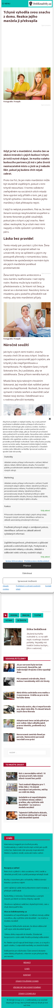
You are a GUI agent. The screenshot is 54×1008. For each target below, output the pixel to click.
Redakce (27, 962)
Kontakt (48, 586)
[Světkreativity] (40, 4)
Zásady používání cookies (27, 981)
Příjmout (27, 565)
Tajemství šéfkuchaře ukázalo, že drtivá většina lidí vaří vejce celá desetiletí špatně (33, 815)
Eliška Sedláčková (36, 629)
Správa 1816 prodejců (14, 561)
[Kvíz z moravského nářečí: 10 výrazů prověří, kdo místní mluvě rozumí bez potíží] (11, 776)
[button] (49, 419)
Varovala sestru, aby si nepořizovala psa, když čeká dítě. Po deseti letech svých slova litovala (34, 709)
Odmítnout (27, 573)
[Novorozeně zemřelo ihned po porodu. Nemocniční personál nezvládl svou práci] (9, 737)
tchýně (37, 615)
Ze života (21, 620)
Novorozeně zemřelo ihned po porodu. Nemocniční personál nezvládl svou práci (31, 737)
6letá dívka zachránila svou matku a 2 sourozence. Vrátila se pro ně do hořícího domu (33, 695)
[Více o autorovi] (34, 648)
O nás (27, 969)
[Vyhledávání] (27, 752)
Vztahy (9, 620)
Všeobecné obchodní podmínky (27, 987)
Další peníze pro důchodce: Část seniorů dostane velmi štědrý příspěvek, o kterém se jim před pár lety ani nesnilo (26, 953)
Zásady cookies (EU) (27, 993)
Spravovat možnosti (27, 581)
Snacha (25, 615)
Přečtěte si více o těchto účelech (36, 561)
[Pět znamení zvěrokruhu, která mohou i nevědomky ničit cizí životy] (9, 681)
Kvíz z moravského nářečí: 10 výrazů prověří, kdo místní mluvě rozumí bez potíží (32, 775)
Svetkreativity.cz (11, 847)
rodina (14, 615)
